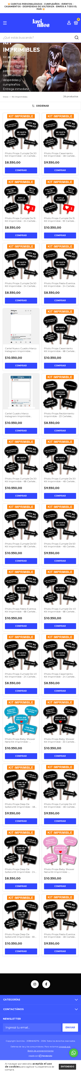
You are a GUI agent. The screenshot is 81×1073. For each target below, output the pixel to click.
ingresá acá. (65, 1046)
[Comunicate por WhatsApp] (73, 1052)
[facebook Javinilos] (46, 984)
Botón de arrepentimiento (40, 1050)
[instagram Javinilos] (35, 984)
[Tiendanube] (40, 1056)
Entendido (67, 1066)
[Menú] (5, 23)
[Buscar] (76, 37)
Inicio (5, 96)
